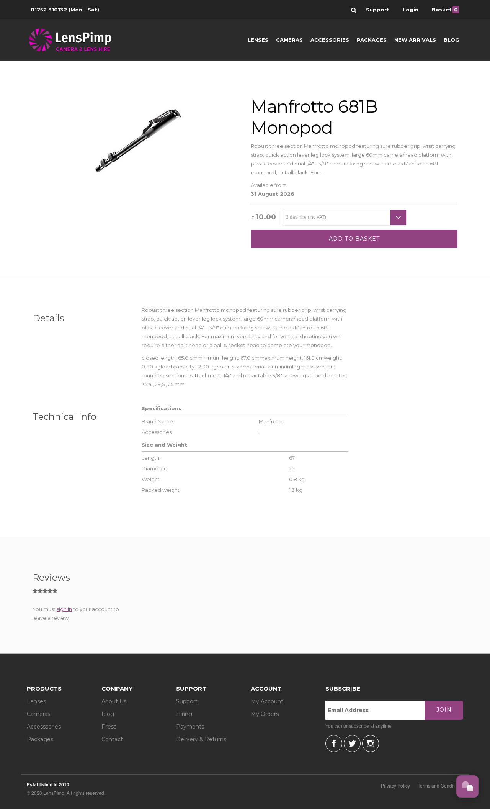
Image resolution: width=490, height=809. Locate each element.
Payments (190, 726)
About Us (113, 701)
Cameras (289, 40)
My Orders (265, 714)
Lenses (258, 40)
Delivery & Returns (201, 739)
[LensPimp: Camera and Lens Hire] (75, 40)
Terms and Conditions (440, 785)
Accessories (329, 40)
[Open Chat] (467, 786)
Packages (372, 40)
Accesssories (44, 726)
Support (187, 701)
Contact (112, 739)
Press (108, 726)
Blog (451, 40)
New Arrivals (415, 40)
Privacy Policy (395, 785)
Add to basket (354, 238)
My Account (267, 701)
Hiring (184, 714)
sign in (64, 609)
